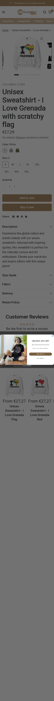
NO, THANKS (40, 358)
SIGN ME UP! (40, 354)
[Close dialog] (52, 336)
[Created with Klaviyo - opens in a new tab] (27, 366)
